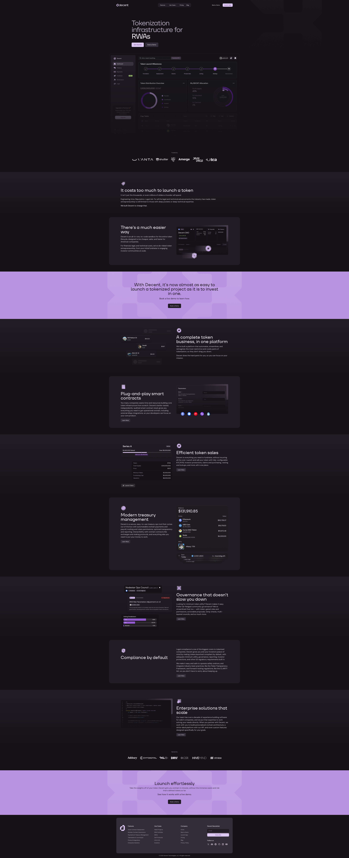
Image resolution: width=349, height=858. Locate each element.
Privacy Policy (185, 843)
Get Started (138, 45)
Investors (157, 843)
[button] (163, 5)
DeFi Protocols (158, 837)
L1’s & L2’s (157, 840)
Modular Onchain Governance (137, 832)
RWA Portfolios (158, 832)
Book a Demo (216, 5)
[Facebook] (208, 844)
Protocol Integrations (134, 840)
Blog (187, 5)
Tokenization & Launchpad (135, 837)
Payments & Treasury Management (138, 835)
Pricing (182, 5)
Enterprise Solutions (134, 843)
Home (182, 829)
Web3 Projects (158, 829)
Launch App (227, 5)
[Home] (122, 5)
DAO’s (156, 835)
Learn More (125, 420)
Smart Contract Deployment (136, 829)
